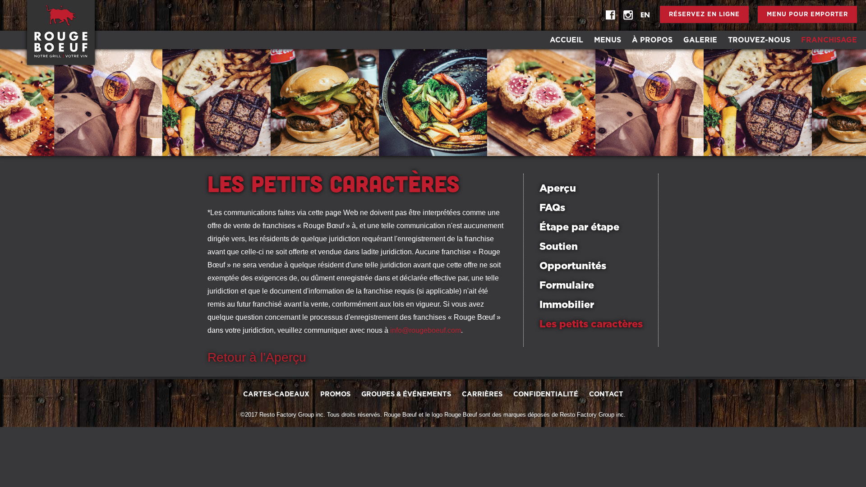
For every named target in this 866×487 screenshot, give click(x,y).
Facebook (611, 15)
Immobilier (566, 305)
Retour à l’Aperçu (256, 357)
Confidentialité (545, 394)
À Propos (652, 40)
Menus (607, 40)
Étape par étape (579, 227)
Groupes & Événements (406, 394)
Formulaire (566, 285)
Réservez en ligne (704, 15)
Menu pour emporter (807, 15)
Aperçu (557, 188)
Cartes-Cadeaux (276, 394)
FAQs (552, 208)
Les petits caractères (591, 324)
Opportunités (572, 266)
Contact (606, 394)
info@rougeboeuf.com (425, 330)
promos (335, 394)
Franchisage (829, 40)
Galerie (700, 40)
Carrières (482, 394)
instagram (628, 15)
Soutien (558, 247)
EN (645, 15)
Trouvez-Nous (759, 40)
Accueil (566, 40)
